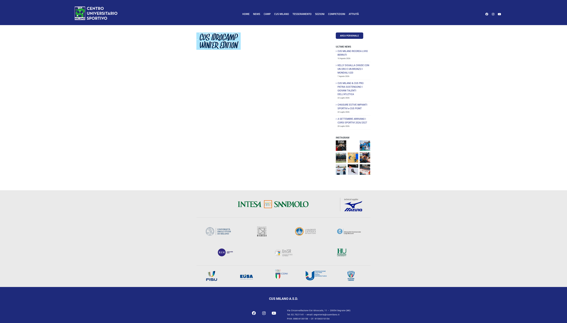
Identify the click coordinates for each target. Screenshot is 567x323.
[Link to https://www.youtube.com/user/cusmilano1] (499, 14)
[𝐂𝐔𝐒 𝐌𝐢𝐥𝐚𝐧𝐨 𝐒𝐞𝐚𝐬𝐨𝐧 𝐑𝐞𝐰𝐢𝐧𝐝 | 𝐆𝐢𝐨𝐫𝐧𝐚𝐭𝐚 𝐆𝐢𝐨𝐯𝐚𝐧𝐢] (365, 145)
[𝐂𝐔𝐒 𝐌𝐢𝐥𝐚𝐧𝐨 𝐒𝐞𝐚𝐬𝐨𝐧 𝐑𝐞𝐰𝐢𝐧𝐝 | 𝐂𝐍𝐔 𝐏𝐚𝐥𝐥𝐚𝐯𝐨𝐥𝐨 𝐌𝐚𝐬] (341, 145)
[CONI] (281, 270)
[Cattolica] (305, 228)
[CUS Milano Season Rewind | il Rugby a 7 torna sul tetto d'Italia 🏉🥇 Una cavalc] (341, 157)
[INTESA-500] (273, 201)
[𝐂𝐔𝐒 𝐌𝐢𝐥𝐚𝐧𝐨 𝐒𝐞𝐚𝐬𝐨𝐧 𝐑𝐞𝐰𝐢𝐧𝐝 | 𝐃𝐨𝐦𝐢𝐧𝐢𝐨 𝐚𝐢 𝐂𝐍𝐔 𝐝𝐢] (353, 157)
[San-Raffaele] (283, 250)
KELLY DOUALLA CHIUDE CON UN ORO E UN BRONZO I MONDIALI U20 (353, 69)
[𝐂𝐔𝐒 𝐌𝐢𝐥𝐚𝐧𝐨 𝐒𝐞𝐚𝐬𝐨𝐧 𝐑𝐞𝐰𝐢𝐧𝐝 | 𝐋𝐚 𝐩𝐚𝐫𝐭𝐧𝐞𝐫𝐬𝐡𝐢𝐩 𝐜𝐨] (341, 169)
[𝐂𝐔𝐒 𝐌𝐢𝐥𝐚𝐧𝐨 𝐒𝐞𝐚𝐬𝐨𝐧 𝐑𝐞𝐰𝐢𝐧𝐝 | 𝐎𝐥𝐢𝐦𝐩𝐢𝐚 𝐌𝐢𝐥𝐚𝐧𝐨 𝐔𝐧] (365, 169)
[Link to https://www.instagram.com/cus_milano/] (493, 14)
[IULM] (225, 249)
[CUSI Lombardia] (351, 271)
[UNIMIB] (262, 227)
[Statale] (218, 228)
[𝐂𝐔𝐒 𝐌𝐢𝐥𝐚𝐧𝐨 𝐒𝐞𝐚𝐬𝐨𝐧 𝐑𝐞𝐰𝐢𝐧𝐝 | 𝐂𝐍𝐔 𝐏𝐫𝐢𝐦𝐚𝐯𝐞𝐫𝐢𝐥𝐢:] (365, 157)
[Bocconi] (349, 229)
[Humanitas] (341, 249)
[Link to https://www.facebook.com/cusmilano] (487, 14)
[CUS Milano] (96, 7)
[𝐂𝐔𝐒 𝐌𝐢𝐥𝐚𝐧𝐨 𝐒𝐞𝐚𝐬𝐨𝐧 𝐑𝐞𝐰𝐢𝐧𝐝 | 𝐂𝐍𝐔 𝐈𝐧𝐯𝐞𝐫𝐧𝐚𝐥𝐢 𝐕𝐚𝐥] (353, 169)
